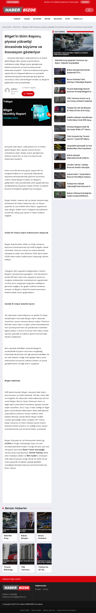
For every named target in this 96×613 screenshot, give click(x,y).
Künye (45, 589)
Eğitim (47, 19)
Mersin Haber (24, 610)
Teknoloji (77, 19)
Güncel (17, 19)
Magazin (58, 19)
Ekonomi (37, 19)
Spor (67, 19)
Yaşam (27, 19)
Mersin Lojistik (36, 610)
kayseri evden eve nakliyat (66, 610)
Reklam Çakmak (49, 610)
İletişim (38, 589)
